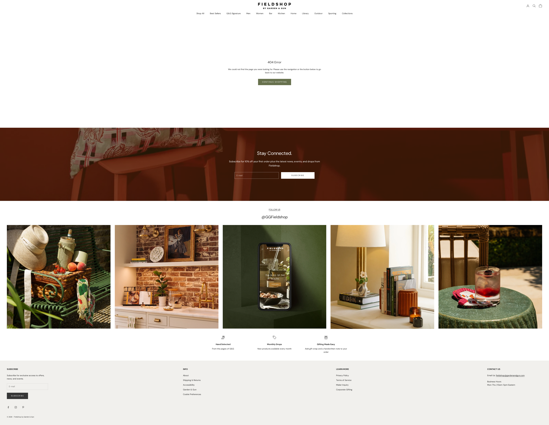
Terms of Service (343, 380)
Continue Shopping (274, 82)
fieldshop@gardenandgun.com (510, 375)
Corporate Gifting (344, 389)
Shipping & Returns (192, 380)
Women (259, 13)
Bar (270, 13)
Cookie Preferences (192, 394)
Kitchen (281, 13)
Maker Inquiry (342, 385)
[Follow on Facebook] (8, 407)
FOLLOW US (274, 209)
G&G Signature (233, 13)
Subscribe (297, 175)
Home (293, 13)
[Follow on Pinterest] (23, 407)
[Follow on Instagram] (15, 407)
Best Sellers (215, 13)
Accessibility (189, 385)
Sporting (332, 13)
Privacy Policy (342, 375)
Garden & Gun (189, 389)
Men (248, 13)
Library (305, 13)
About (186, 375)
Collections (347, 13)
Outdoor (318, 13)
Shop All (200, 13)
